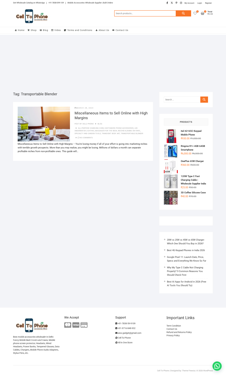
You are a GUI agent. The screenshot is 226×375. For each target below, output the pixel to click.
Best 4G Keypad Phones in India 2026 (186, 250)
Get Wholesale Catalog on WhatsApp (29, 3)
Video (57, 30)
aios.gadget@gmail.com (129, 333)
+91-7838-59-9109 (126, 323)
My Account (189, 3)
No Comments (86, 138)
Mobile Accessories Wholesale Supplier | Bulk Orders (90, 3)
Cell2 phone (87, 124)
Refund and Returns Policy (179, 332)
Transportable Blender (132, 134)
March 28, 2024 (84, 108)
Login (199, 3)
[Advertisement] (113, 61)
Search (183, 13)
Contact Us (122, 30)
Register (208, 3)
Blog (45, 30)
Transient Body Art (111, 134)
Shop (34, 30)
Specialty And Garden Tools (88, 134)
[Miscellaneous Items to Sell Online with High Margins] (44, 124)
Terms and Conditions (79, 30)
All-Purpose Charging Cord (91, 128)
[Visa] (75, 325)
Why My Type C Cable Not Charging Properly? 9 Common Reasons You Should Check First (185, 271)
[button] (217, 366)
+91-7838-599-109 (56, 3)
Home (21, 30)
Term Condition (174, 326)
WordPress (208, 370)
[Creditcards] (84, 325)
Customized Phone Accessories (119, 128)
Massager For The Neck (106, 131)
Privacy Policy (173, 335)
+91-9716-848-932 (126, 328)
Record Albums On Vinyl (129, 131)
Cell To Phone (124, 338)
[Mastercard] (67, 325)
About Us (104, 30)
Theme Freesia (188, 370)
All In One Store (124, 342)
